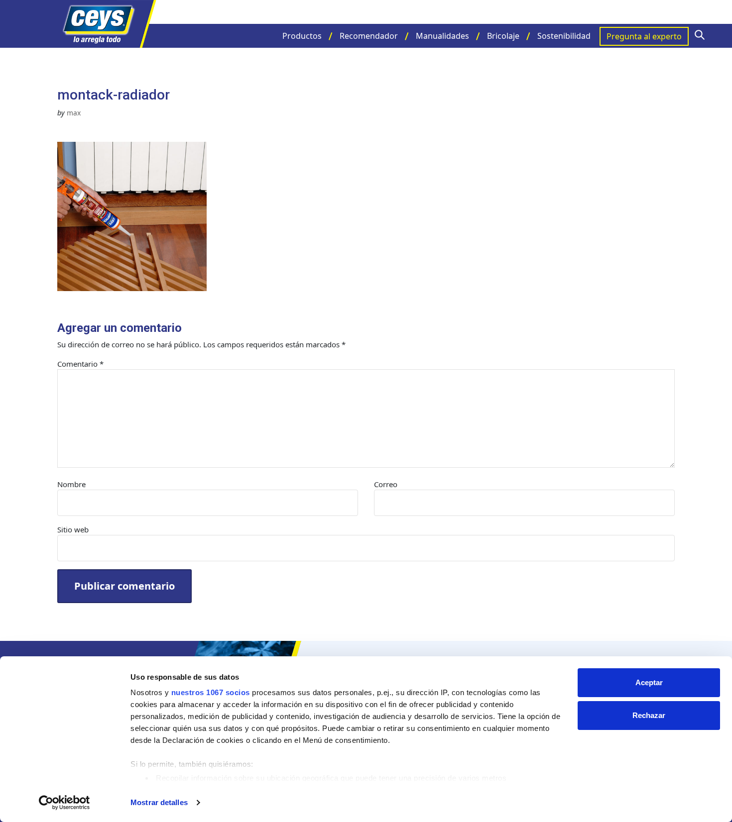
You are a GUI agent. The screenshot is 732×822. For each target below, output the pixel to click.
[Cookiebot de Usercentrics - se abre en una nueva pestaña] (64, 802)
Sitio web (73, 529)
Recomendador (369, 35)
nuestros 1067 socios (210, 692)
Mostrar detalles (159, 802)
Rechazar (648, 715)
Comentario (80, 364)
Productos (302, 35)
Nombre (71, 484)
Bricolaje (503, 35)
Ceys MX (107, 24)
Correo (385, 484)
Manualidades (442, 35)
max (74, 112)
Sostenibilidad (564, 35)
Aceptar (649, 682)
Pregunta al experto (644, 36)
